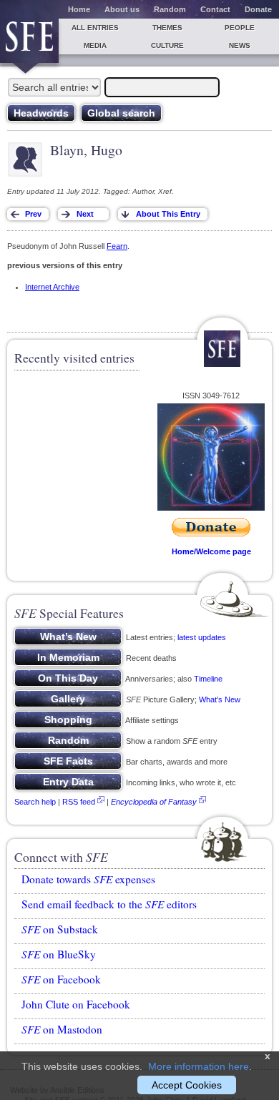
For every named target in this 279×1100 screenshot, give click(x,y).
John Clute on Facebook (75, 1004)
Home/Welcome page (211, 551)
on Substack (59, 929)
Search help (35, 801)
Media (95, 45)
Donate (258, 9)
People (240, 27)
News (239, 45)
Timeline (208, 678)
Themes (167, 27)
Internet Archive (52, 287)
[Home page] (29, 41)
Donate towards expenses (88, 879)
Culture (167, 45)
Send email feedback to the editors (109, 904)
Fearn (117, 246)
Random (170, 9)
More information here (198, 1066)
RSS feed (78, 801)
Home (79, 9)
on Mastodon (61, 1029)
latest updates (201, 637)
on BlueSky (58, 954)
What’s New (219, 699)
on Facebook (61, 979)
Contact (215, 9)
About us (122, 9)
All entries (95, 27)
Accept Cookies (187, 1085)
